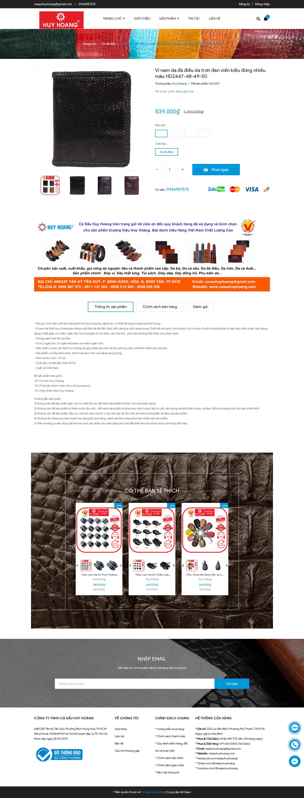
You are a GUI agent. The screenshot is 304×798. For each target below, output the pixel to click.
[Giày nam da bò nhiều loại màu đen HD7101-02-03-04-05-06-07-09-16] (152, 530)
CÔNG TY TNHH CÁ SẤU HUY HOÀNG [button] (64, 718)
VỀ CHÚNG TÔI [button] (127, 718)
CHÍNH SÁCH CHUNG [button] (172, 718)
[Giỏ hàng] (267, 18)
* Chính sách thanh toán (170, 736)
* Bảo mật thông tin (167, 772)
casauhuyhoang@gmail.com (53, 4)
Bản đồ (119, 743)
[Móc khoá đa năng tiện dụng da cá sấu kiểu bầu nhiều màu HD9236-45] (205, 530)
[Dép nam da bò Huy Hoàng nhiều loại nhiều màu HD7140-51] (99, 530)
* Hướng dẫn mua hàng (169, 729)
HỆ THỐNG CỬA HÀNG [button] (213, 718)
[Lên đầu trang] (296, 776)
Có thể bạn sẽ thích (152, 490)
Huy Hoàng (99, 579)
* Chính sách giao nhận (169, 765)
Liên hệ (119, 736)
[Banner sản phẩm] (152, 253)
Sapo (187, 792)
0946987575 (87, 4)
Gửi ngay (232, 684)
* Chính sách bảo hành (169, 758)
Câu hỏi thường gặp (127, 751)
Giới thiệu (121, 729)
